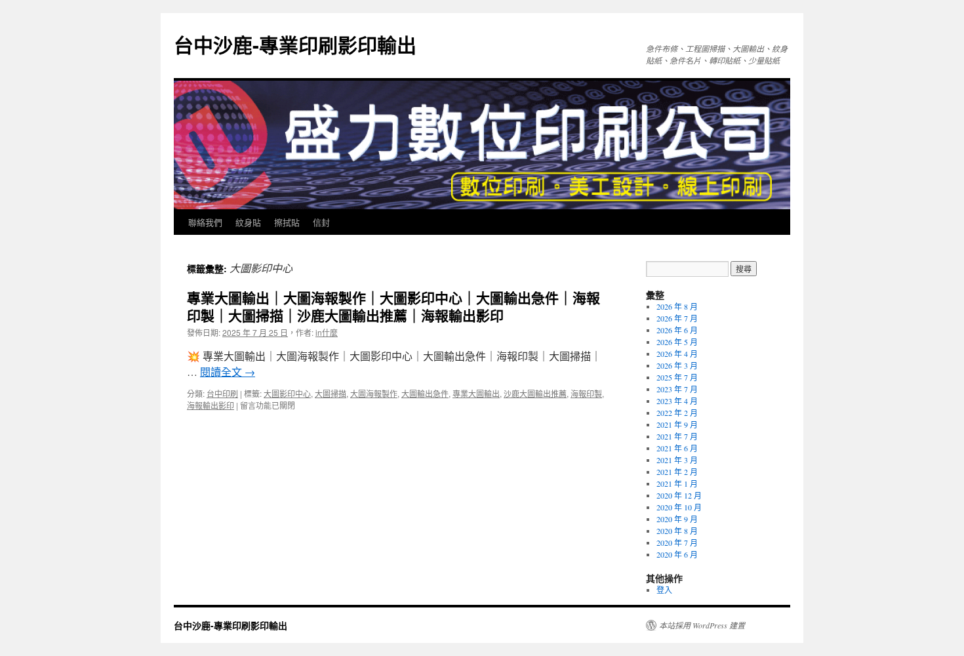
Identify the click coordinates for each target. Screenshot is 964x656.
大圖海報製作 (373, 393)
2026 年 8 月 (677, 306)
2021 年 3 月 (677, 460)
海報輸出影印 (210, 405)
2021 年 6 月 (677, 448)
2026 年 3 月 (677, 365)
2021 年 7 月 (677, 436)
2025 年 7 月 (677, 377)
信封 (321, 222)
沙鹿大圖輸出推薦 (535, 393)
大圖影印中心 (287, 393)
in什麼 (326, 332)
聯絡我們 (205, 222)
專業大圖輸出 (476, 393)
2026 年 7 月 (677, 318)
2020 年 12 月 (679, 495)
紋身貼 (248, 222)
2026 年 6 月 (677, 330)
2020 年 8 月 (677, 530)
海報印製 (586, 393)
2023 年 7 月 (677, 389)
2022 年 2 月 (677, 412)
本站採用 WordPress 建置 (702, 625)
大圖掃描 (330, 393)
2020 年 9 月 (677, 519)
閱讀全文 (227, 372)
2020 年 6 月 (677, 554)
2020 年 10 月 (679, 507)
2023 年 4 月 (677, 401)
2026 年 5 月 (677, 342)
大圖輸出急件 (425, 393)
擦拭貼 (287, 222)
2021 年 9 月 (677, 424)
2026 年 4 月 (677, 353)
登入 (664, 589)
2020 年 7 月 (677, 542)
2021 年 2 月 (677, 471)
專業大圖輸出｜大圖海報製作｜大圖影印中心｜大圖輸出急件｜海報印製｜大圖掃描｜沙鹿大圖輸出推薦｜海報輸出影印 (393, 306)
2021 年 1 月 (677, 483)
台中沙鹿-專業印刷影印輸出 (295, 44)
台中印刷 (222, 393)
